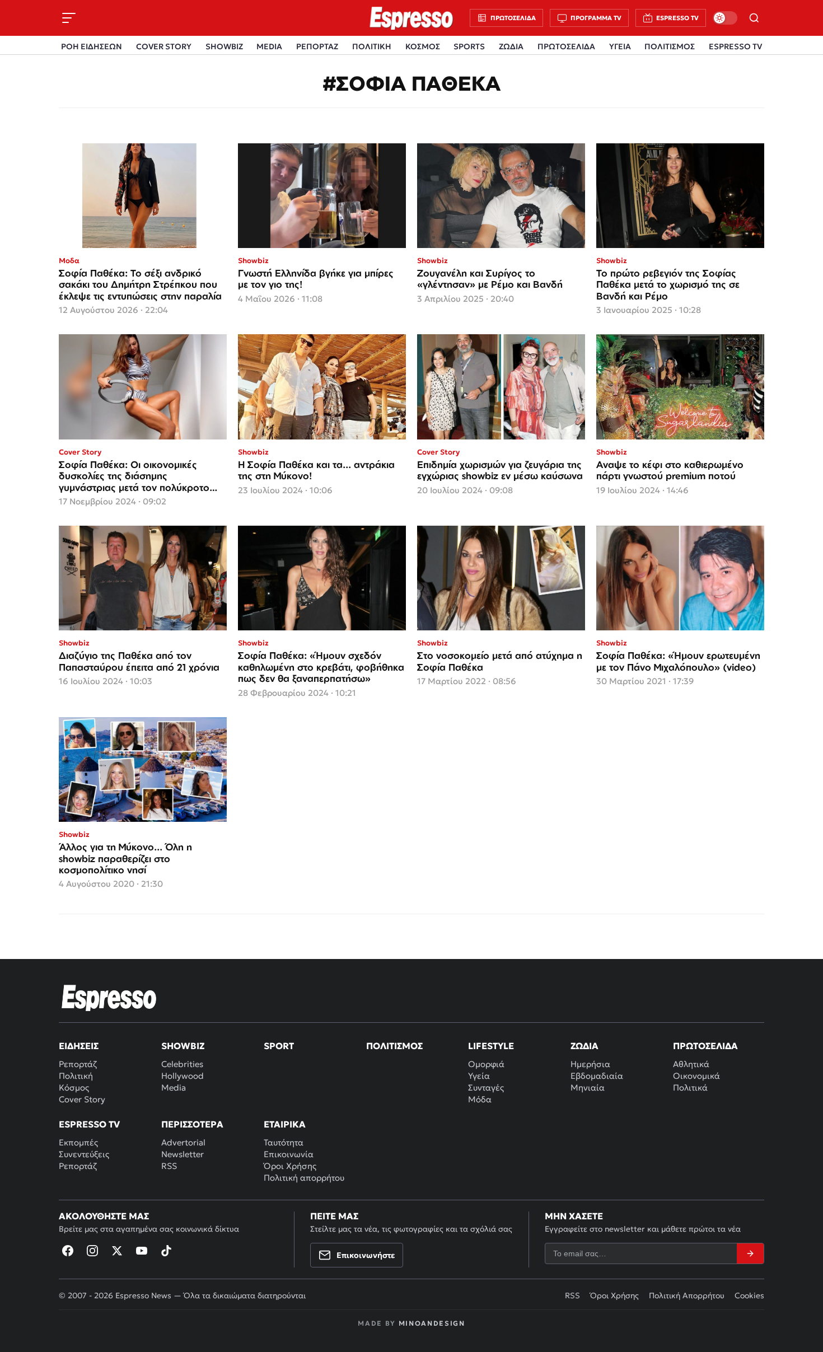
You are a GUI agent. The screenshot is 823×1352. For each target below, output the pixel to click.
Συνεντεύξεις (84, 1154)
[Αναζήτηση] (754, 18)
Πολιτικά (690, 1087)
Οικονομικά (696, 1075)
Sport (279, 1045)
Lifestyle (491, 1045)
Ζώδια (584, 1045)
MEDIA (269, 46)
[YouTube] (142, 1251)
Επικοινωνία (289, 1154)
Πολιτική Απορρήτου (686, 1295)
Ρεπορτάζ (78, 1064)
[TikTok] (166, 1251)
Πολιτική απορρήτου (304, 1177)
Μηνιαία (588, 1087)
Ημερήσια (590, 1064)
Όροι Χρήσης (290, 1166)
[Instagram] (92, 1251)
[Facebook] (68, 1251)
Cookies (749, 1295)
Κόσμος (74, 1087)
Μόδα (480, 1099)
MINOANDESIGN (432, 1323)
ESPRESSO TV (735, 46)
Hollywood (182, 1075)
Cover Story (82, 1099)
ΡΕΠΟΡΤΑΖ (317, 46)
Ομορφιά (486, 1064)
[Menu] (69, 18)
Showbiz (182, 1045)
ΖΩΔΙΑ (511, 46)
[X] (117, 1251)
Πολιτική (76, 1075)
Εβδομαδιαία (597, 1075)
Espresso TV (89, 1124)
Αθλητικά (691, 1064)
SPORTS (469, 46)
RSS (169, 1166)
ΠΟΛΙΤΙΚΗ (371, 46)
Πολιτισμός (394, 1045)
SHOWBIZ (224, 46)
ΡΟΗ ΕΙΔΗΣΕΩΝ (91, 46)
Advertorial (183, 1142)
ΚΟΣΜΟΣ (422, 46)
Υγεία (479, 1075)
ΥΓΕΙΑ (620, 46)
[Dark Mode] (725, 18)
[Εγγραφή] (750, 1253)
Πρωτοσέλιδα (705, 1045)
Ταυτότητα (283, 1142)
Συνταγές (486, 1087)
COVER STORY (163, 46)
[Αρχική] (109, 997)
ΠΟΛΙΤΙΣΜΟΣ (669, 46)
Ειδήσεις (79, 1045)
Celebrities (182, 1064)
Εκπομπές (78, 1142)
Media (173, 1087)
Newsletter (182, 1154)
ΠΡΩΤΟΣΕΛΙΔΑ (566, 46)
